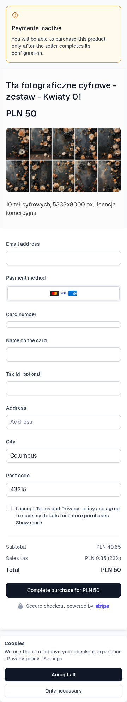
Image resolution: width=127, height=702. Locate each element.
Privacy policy (23, 659)
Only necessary (63, 691)
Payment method (26, 278)
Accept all (63, 674)
